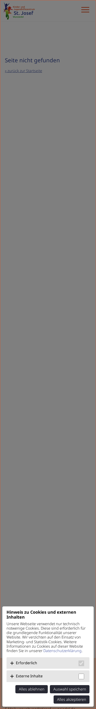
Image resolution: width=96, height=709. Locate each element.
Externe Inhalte (29, 676)
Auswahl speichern (69, 689)
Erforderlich (26, 662)
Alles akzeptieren (71, 699)
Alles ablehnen (32, 689)
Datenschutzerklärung (62, 650)
